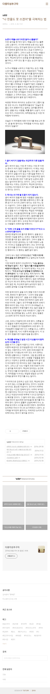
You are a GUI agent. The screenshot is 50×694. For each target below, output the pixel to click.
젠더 (13, 639)
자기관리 (7, 628)
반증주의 (38, 636)
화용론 (19, 636)
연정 (32, 632)
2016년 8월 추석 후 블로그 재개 (16, 551)
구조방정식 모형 (12, 458)
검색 (44, 658)
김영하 (6, 632)
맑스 (13, 632)
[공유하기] (13, 431)
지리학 (24, 624)
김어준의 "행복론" (9, 595)
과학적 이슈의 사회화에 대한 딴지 (18, 446)
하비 (41, 628)
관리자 (34, 691)
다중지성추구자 (10, 4)
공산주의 (7, 624)
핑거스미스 (23, 632)
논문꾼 (9, 442)
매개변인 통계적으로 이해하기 (17, 461)
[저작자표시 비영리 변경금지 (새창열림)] (33, 431)
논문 (32, 624)
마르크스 (28, 636)
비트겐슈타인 (18, 628)
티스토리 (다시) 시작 (10, 599)
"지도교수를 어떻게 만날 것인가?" (18, 455)
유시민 (6, 639)
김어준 (16, 624)
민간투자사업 (8, 636)
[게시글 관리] (16, 431)
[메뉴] (47, 4)
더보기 (4, 644)
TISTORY (26, 691)
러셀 (39, 624)
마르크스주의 (31, 628)
